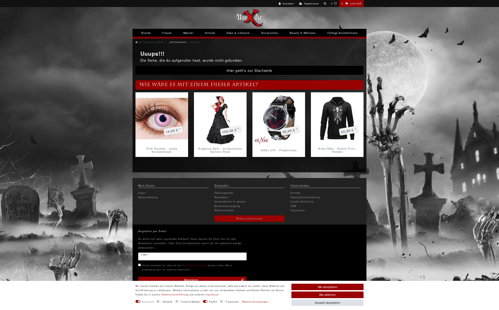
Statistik (168, 301)
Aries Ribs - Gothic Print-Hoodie (337, 150)
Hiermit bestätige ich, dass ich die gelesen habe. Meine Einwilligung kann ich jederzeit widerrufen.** (187, 267)
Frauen (167, 33)
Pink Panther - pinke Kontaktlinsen (161, 150)
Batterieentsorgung (227, 206)
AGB (293, 206)
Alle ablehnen (327, 295)
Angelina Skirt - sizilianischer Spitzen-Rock (220, 150)
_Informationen (176, 42)
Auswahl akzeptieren (327, 303)
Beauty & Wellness (303, 33)
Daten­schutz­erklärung (175, 294)
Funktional (232, 301)
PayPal (213, 301)
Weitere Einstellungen (255, 301)
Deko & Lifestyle (238, 33)
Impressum (297, 210)
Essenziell (148, 301)
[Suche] (325, 3)
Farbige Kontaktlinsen (342, 33)
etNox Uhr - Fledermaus (279, 150)
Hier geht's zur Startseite (249, 70)
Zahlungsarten (224, 193)
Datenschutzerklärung (305, 197)
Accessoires (269, 33)
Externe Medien (190, 301)
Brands (146, 33)
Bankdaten (221, 197)
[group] (161, 118)
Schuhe (210, 33)
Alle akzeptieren (327, 287)
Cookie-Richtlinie (302, 201)
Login (142, 193)
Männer (188, 33)
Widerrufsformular (249, 218)
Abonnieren (191, 280)
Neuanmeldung (148, 197)
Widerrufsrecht (224, 210)
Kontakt (295, 193)
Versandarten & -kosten (230, 201)
